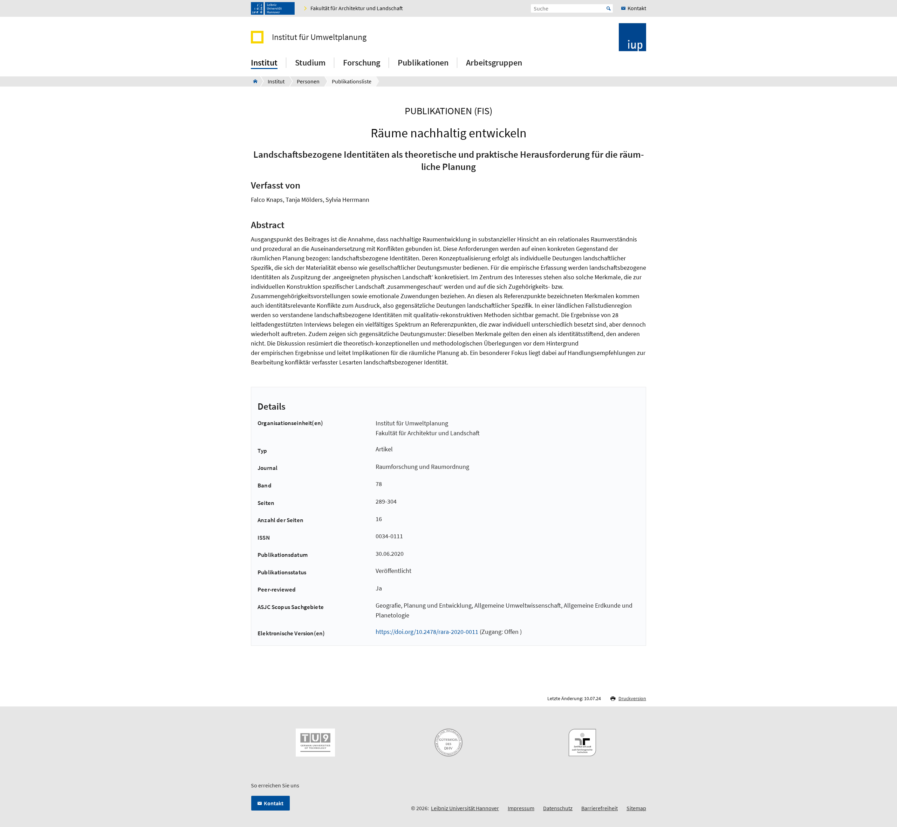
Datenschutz (558, 808)
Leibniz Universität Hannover (465, 808)
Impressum (521, 808)
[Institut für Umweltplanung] (253, 81)
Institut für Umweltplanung (319, 37)
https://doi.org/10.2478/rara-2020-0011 (427, 632)
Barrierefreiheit (599, 808)
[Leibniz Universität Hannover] (273, 8)
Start (608, 8)
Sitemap (636, 808)
